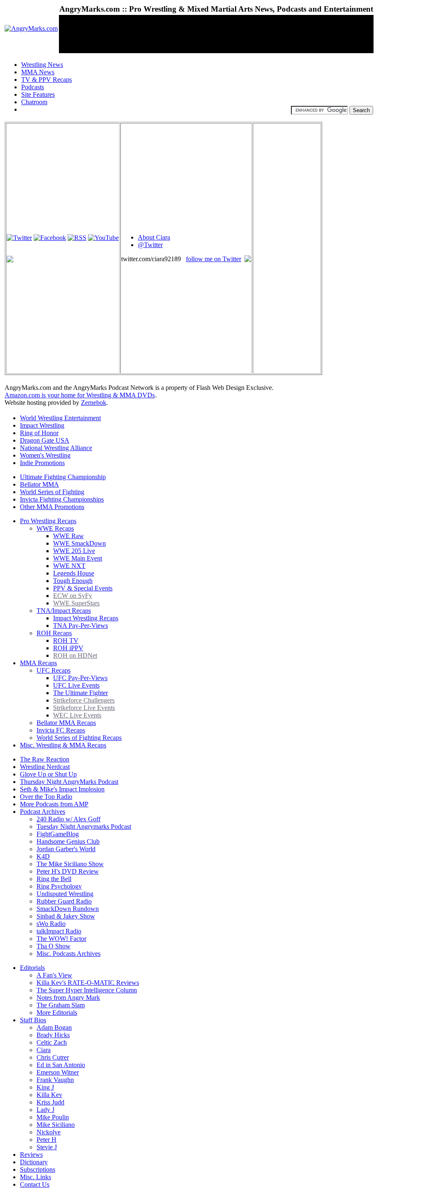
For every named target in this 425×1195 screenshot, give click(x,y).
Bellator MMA (39, 484)
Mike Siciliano (56, 1124)
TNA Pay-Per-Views (80, 625)
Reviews (31, 1154)
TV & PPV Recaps (46, 79)
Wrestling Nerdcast (45, 766)
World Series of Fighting (52, 491)
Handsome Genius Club (68, 841)
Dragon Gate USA (44, 440)
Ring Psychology (59, 886)
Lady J (45, 1109)
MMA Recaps (38, 662)
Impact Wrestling (42, 425)
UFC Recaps (54, 670)
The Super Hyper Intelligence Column (87, 990)
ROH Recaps (54, 633)
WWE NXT (69, 565)
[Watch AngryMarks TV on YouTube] (103, 237)
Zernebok (93, 402)
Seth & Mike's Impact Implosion (62, 789)
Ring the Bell (54, 878)
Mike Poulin (53, 1117)
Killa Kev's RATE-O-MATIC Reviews (88, 982)
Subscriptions (37, 1169)
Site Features (38, 94)
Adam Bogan (54, 1027)
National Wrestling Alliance (56, 447)
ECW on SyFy (72, 595)
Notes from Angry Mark (68, 997)
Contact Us (34, 1184)
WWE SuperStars (76, 603)
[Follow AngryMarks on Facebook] (50, 237)
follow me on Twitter (213, 258)
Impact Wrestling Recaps (85, 618)
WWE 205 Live (74, 550)
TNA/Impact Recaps (64, 610)
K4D (43, 856)
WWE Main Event (77, 558)
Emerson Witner (58, 1072)
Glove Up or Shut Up (48, 774)
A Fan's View (54, 975)
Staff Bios (33, 1020)
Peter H (46, 1139)
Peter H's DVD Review (68, 871)
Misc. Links (35, 1176)
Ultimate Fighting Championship (63, 476)
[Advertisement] (210, 34)
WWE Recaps (55, 528)
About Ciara (154, 237)
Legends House (73, 573)
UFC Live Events (76, 685)
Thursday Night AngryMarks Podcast (69, 781)
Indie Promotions (42, 462)
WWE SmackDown (79, 543)
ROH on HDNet (75, 655)
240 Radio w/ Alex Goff (68, 819)
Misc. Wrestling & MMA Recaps (63, 745)
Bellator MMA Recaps (66, 722)
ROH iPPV (68, 647)
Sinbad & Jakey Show (66, 916)
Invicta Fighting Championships (62, 499)
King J (45, 1087)
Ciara (44, 1049)
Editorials (32, 967)
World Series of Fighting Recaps (79, 737)
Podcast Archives (42, 811)
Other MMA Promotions (52, 506)
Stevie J (47, 1147)
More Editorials (57, 1012)
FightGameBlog (58, 833)
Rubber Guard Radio (64, 901)
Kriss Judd (50, 1102)
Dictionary (34, 1162)
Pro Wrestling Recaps (48, 520)
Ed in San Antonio (61, 1064)
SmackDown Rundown (68, 908)
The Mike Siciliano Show (70, 863)
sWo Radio (51, 923)
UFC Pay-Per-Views (80, 677)
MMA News (37, 72)
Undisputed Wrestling (65, 893)
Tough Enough (73, 580)
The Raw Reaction (44, 759)
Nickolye (49, 1132)
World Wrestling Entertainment (60, 417)
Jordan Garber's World (66, 848)
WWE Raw (68, 535)
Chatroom (34, 101)
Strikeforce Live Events (84, 707)
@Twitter (150, 244)
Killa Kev (49, 1094)
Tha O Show (54, 946)
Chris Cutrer (53, 1057)
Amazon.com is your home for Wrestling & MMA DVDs (80, 395)
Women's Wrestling (45, 455)
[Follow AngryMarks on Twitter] (19, 237)
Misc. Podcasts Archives (68, 953)
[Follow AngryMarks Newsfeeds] (77, 237)
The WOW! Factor (61, 938)
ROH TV (65, 640)
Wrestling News (42, 64)
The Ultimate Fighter (80, 692)
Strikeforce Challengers (84, 700)
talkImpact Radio (59, 931)
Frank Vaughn (55, 1079)
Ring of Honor (39, 432)
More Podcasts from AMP (54, 804)
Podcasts (32, 87)
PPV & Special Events (82, 588)
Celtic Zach (52, 1042)
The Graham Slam (61, 1005)
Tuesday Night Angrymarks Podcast (84, 826)
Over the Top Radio (46, 796)
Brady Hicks (53, 1034)
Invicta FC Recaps (61, 730)
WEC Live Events (77, 715)
